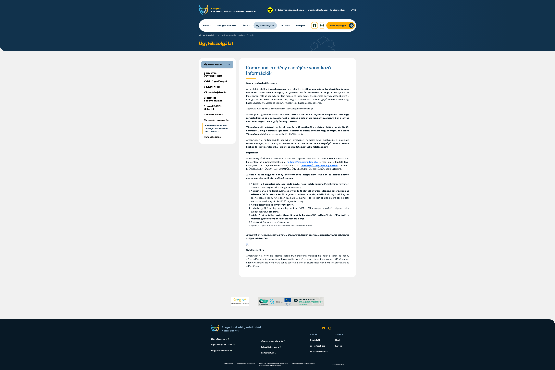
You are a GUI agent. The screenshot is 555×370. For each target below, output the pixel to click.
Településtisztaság (317, 10)
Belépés (300, 25)
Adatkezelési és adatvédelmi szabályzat (273, 363)
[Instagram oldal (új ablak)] (322, 25)
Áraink (246, 25)
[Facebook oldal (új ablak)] (314, 25)
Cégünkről (315, 340)
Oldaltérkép (228, 363)
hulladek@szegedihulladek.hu (302, 161)
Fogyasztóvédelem (220, 350)
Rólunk (207, 25)
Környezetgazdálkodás (291, 10)
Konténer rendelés (319, 351)
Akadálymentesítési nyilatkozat (303, 363)
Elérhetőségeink (218, 339)
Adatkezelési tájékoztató (246, 363)
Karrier (338, 346)
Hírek (337, 340)
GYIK (353, 10)
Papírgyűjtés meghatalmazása (270, 366)
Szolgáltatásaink (226, 25)
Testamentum (337, 10)
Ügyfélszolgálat (265, 25)
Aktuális (285, 25)
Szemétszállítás (317, 346)
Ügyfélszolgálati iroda (221, 345)
